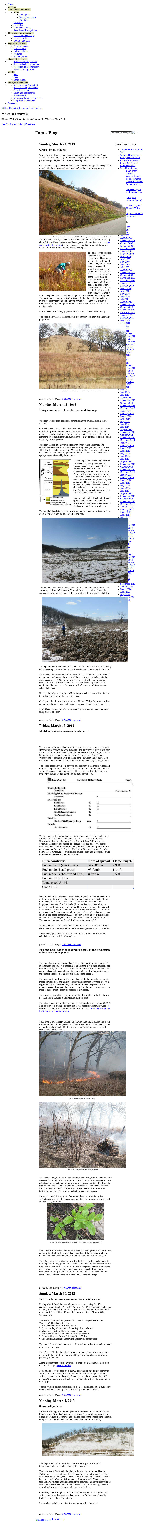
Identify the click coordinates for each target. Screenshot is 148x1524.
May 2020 (125, 594)
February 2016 (127, 477)
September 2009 (127, 272)
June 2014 (125, 424)
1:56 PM (66, 1395)
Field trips (18, 25)
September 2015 (127, 464)
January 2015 (126, 443)
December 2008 (127, 248)
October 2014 (126, 435)
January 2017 (126, 506)
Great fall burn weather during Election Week (130, 156)
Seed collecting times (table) (26, 87)
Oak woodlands (21, 51)
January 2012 (126, 347)
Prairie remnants (21, 46)
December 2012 (127, 376)
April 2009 (125, 259)
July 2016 (124, 490)
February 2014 (127, 413)
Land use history (21, 38)
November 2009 (127, 277)
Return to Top (57, 1519)
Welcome (12, 7)
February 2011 (127, 318)
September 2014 (127, 432)
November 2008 (127, 246)
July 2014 (124, 427)
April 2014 (125, 419)
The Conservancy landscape (21, 33)
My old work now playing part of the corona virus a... (128, 171)
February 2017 (127, 509)
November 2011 (127, 341)
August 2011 (126, 333)
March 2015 (125, 448)
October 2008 (126, 243)
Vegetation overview (17, 43)
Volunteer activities (22, 27)
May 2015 (125, 453)
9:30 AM (66, 1288)
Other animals (20, 80)
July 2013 (124, 395)
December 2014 (127, 440)
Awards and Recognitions (25, 30)
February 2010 (127, 286)
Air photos (24, 20)
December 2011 (127, 344)
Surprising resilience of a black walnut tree (131, 214)
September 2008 (127, 240)
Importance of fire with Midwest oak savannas (130, 177)
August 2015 (126, 461)
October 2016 (126, 498)
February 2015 (127, 445)
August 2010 (126, 301)
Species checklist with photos (27, 64)
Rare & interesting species (25, 61)
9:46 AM (66, 720)
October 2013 (126, 403)
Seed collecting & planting (26, 85)
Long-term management (24, 100)
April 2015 (125, 451)
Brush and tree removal (24, 93)
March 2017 (125, 512)
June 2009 (125, 264)
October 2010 (126, 307)
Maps (16, 12)
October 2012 (126, 371)
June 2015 (125, 456)
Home (10, 4)
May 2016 (125, 485)
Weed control (20, 95)
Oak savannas (20, 48)
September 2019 (127, 584)
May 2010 (125, 294)
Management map (27, 17)
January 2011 (126, 315)
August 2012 (126, 365)
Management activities (18, 82)
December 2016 (127, 504)
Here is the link (64, 1365)
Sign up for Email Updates (30, 108)
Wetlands (18, 53)
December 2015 (127, 472)
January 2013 (126, 379)
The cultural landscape (24, 35)
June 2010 (125, 296)
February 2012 (127, 349)
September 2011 (127, 336)
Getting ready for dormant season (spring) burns (131, 200)
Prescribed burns (21, 90)
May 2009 (125, 262)
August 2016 (126, 493)
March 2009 (125, 256)
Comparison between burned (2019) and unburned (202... (130, 163)
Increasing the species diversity (28, 98)
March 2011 (125, 320)
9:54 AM (66, 399)
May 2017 (125, 517)
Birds (16, 74)
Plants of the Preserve (17, 59)
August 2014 (126, 429)
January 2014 (126, 411)
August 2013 (126, 397)
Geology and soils (22, 40)
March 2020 (125, 589)
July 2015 (124, 459)
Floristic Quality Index (24, 69)
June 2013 (125, 392)
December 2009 (127, 280)
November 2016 (127, 501)
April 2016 (125, 483)
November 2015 (127, 469)
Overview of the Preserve (19, 9)
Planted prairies (21, 56)
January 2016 (126, 475)
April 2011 (125, 323)
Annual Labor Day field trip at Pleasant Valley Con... (131, 208)
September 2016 (127, 496)
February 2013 (127, 381)
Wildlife (11, 72)
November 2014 (127, 437)
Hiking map (24, 14)
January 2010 (126, 283)
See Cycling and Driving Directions (18, 124)
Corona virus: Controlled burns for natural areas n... (131, 184)
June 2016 (125, 488)
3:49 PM (66, 1514)
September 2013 (127, 400)
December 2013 (127, 408)
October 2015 (126, 466)
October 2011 (126, 339)
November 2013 (127, 405)
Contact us (12, 103)
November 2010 (127, 309)
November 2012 (127, 373)
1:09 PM (66, 944)
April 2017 (125, 514)
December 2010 (127, 312)
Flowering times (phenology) (27, 67)
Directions (18, 22)
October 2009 (126, 275)
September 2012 (127, 368)
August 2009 (126, 270)
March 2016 (125, 480)
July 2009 (124, 267)
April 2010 (125, 291)
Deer (16, 77)
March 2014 (125, 416)
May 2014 (125, 421)
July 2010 (124, 299)
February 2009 (127, 254)
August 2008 (126, 238)
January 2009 (126, 251)
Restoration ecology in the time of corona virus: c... (131, 192)
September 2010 (127, 304)
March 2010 (125, 288)
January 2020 (126, 586)
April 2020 (125, 592)
